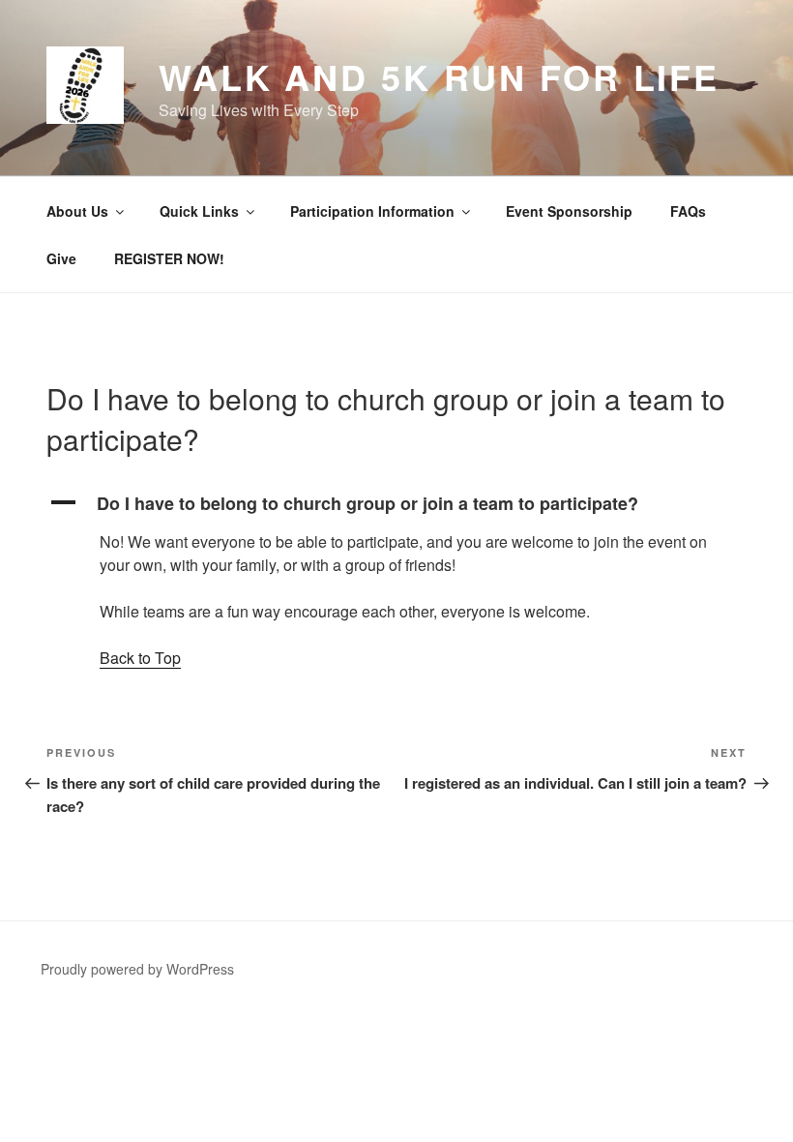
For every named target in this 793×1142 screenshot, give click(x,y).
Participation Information (372, 211)
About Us (77, 211)
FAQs (688, 211)
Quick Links (199, 211)
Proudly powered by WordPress (137, 968)
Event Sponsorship (569, 211)
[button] (396, 504)
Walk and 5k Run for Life (439, 76)
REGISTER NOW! (169, 258)
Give (61, 258)
